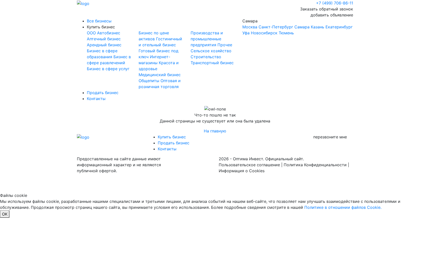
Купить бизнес (101, 26)
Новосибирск (264, 32)
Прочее (224, 44)
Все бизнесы (99, 20)
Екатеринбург (339, 26)
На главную (215, 130)
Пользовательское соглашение (249, 164)
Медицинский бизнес (160, 74)
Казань (317, 26)
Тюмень (286, 32)
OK (4, 214)
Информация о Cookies (242, 170)
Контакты (96, 98)
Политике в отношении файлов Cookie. (342, 207)
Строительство (206, 56)
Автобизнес (108, 32)
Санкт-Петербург (276, 26)
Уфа (246, 32)
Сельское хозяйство (211, 50)
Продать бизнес (102, 92)
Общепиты (150, 80)
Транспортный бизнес (212, 62)
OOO (92, 32)
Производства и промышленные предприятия (207, 38)
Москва (249, 26)
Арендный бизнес (104, 44)
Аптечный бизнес (104, 38)
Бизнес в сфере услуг (108, 68)
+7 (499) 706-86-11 (334, 2)
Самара (297, 26)
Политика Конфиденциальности (315, 164)
